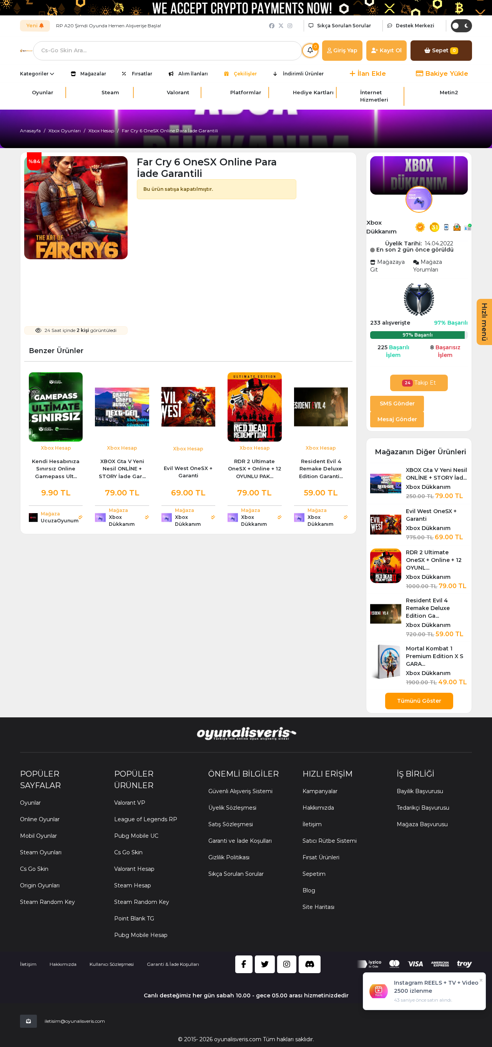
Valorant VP (129, 802)
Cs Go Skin (34, 868)
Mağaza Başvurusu (422, 824)
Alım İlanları (193, 74)
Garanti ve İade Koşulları (240, 840)
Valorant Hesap (134, 868)
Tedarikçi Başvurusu (423, 807)
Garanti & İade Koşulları (173, 964)
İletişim (312, 824)
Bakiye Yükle (445, 73)
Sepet (443, 50)
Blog (309, 890)
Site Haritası (318, 907)
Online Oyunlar (40, 819)
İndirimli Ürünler (303, 74)
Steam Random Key (47, 902)
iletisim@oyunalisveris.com (75, 1021)
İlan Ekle (371, 73)
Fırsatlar (142, 74)
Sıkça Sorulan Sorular (236, 873)
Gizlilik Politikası (228, 857)
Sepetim (314, 873)
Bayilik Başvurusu (420, 791)
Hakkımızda (318, 807)
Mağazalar (93, 74)
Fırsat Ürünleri (321, 857)
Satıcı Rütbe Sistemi (330, 840)
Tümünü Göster (419, 700)
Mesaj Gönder (397, 419)
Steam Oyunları (41, 852)
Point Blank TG (134, 918)
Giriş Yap (344, 50)
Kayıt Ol (390, 50)
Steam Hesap (132, 885)
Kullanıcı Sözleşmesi (112, 964)
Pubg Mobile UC (136, 835)
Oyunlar (30, 802)
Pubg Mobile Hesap (141, 935)
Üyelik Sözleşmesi (232, 807)
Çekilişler (245, 74)
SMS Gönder (397, 403)
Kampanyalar (320, 791)
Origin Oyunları (40, 885)
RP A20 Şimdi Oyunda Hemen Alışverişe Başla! (108, 25)
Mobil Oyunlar (38, 835)
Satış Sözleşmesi (230, 824)
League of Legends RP (145, 819)
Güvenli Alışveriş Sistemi (240, 791)
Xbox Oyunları (64, 130)
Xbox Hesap (101, 130)
